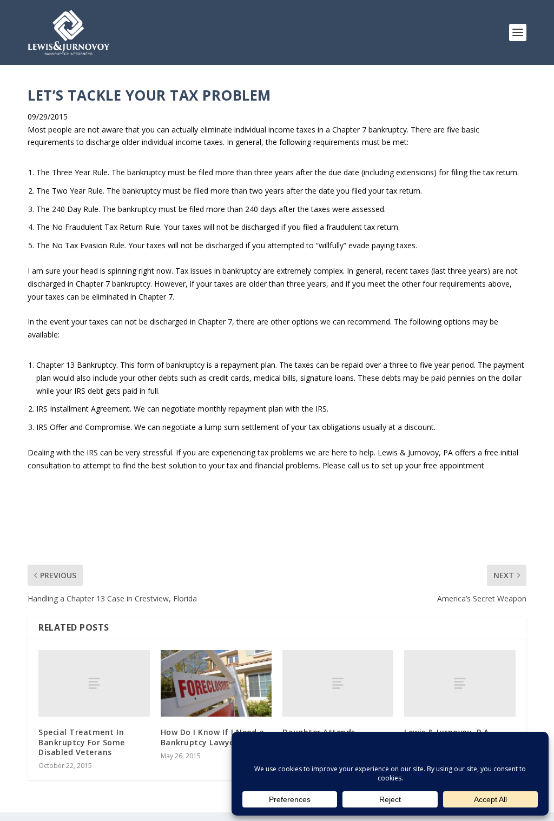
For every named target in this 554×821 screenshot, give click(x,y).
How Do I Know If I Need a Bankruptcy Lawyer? (213, 737)
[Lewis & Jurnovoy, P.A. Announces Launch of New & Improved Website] (459, 683)
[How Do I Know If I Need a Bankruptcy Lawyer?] (216, 683)
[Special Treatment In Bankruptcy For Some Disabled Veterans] (93, 683)
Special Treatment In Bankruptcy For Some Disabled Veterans (81, 742)
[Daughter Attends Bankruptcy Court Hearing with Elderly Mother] (337, 683)
